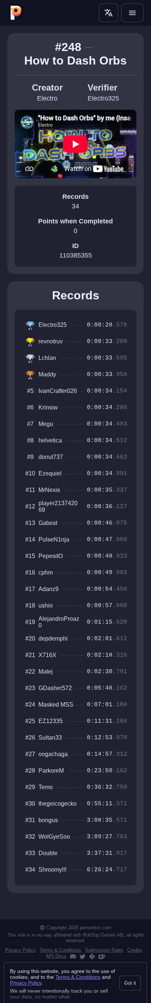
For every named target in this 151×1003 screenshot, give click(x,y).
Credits (134, 950)
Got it (130, 983)
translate (108, 13)
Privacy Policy (20, 950)
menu (132, 13)
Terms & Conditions (60, 950)
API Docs (56, 956)
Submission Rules (104, 950)
